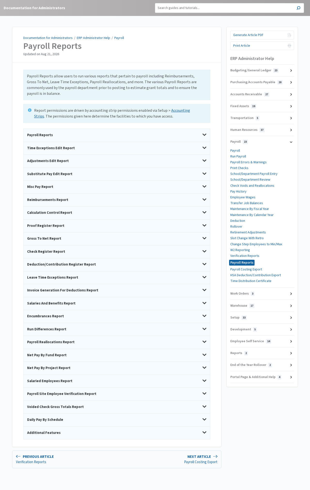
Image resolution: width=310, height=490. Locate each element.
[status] (116, 85)
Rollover (236, 226)
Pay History (238, 191)
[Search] (298, 8)
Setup (238, 317)
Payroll (119, 38)
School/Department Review (250, 179)
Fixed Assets (242, 106)
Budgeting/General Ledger (253, 70)
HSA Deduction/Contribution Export (255, 275)
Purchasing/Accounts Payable (255, 82)
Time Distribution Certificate (250, 281)
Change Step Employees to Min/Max (256, 244)
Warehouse (241, 305)
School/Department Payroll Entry (254, 173)
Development (243, 329)
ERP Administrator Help (93, 38)
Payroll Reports (52, 46)
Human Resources (247, 129)
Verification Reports (244, 255)
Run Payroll (238, 156)
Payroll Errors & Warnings (248, 162)
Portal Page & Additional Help (255, 377)
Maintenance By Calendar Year (252, 215)
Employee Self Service (250, 341)
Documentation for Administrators (48, 38)
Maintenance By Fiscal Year (249, 209)
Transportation (244, 118)
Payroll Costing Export (246, 269)
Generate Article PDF (248, 35)
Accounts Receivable (249, 94)
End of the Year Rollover (250, 365)
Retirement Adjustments (248, 232)
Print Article (241, 45)
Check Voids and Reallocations (252, 185)
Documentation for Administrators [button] (34, 8)
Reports (238, 353)
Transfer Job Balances (246, 203)
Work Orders (241, 293)
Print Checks (239, 168)
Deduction (237, 220)
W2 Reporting (240, 250)
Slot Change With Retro (247, 238)
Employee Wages (243, 197)
